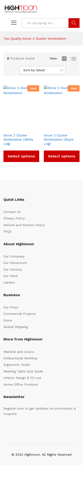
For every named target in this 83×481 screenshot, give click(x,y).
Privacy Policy (14, 218)
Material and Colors (18, 352)
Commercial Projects (19, 314)
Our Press (10, 307)
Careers (9, 282)
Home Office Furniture (20, 384)
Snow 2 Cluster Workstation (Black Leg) (58, 139)
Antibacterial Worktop (20, 358)
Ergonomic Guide (16, 364)
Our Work (10, 276)
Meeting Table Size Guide (23, 371)
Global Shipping (15, 327)
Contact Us (12, 212)
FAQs (7, 231)
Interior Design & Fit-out (22, 378)
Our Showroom (15, 263)
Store (7, 320)
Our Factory (12, 269)
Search (74, 23)
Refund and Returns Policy (24, 225)
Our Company (13, 256)
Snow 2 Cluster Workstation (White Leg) (18, 139)
